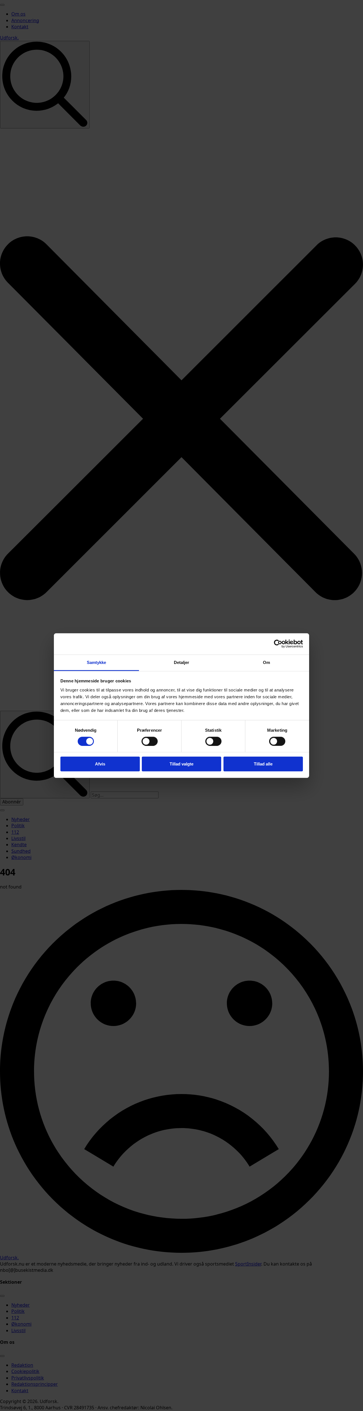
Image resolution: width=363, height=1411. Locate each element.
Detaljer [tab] (181, 662)
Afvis (100, 763)
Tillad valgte (181, 763)
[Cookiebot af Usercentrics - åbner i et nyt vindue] (278, 644)
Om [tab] (266, 662)
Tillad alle (263, 763)
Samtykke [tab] (96, 662)
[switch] (150, 741)
